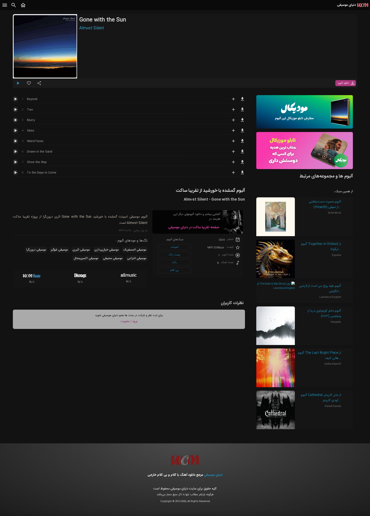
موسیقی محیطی (112, 258)
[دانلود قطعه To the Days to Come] (242, 174)
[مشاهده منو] (5, 7)
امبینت (174, 247)
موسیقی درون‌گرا (36, 249)
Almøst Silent (91, 28)
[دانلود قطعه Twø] (242, 111)
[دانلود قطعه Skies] (242, 132)
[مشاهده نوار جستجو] (14, 7)
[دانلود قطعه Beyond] (242, 101)
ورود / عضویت (129, 321)
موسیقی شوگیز (59, 249)
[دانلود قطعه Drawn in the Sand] (242, 153)
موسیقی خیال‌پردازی (106, 249)
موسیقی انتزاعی (136, 258)
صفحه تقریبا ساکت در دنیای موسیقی (193, 227)
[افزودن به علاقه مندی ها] (29, 85)
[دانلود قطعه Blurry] (242, 122)
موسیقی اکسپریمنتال (86, 258)
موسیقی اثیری (81, 249)
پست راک (174, 254)
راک (174, 262)
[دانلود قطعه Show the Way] (242, 164)
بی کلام (174, 270)
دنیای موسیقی (213, 475)
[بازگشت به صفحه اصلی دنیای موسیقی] (23, 7)
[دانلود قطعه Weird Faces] (242, 143)
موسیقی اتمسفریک (134, 249)
